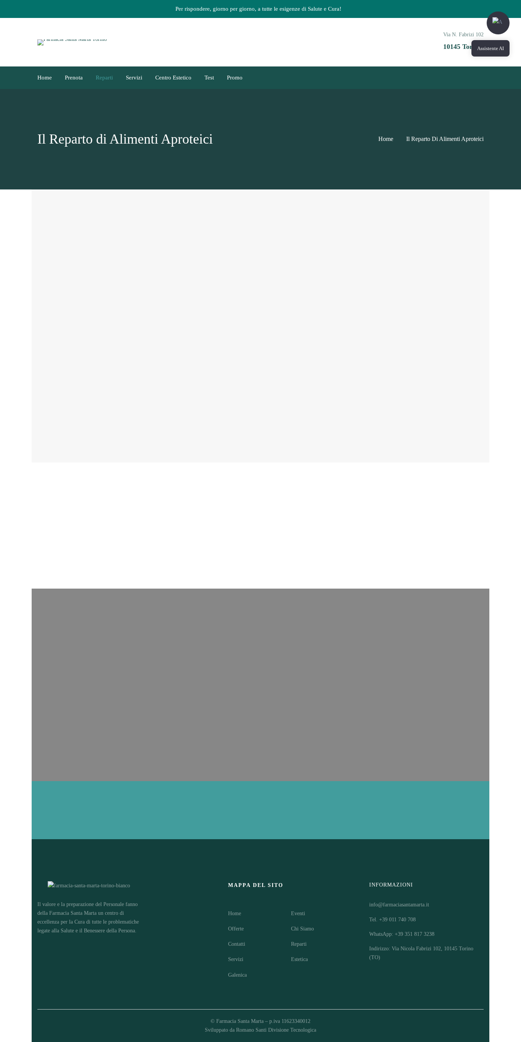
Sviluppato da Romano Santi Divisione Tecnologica (260, 1030)
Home (385, 139)
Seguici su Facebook (260, 682)
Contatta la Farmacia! (96, 809)
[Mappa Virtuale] (455, 77)
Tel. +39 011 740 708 (392, 919)
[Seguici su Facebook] (466, 77)
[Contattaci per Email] (445, 77)
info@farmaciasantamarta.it (399, 905)
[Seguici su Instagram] (477, 77)
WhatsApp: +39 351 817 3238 (401, 934)
